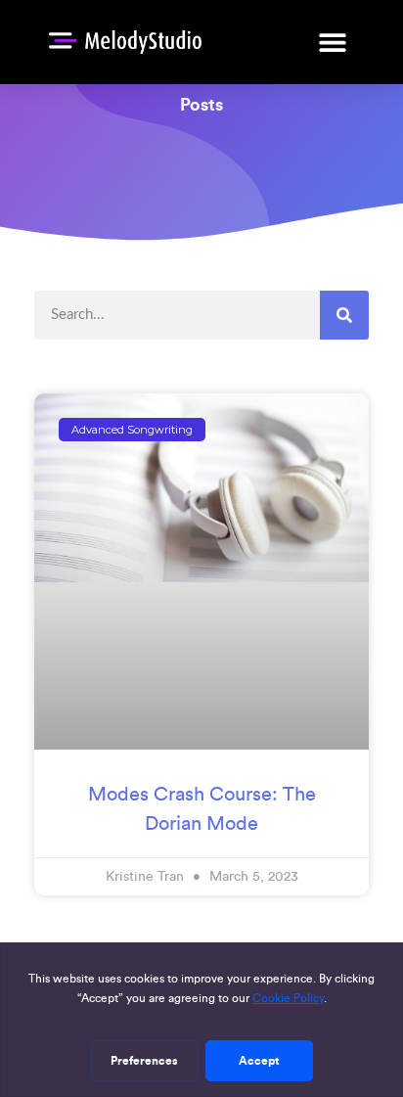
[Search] (344, 315)
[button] (332, 42)
